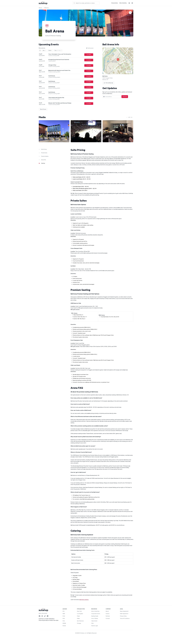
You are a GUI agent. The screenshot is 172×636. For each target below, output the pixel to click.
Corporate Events (95, 613)
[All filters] (40, 50)
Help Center (94, 621)
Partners (108, 616)
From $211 (89, 92)
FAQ (92, 623)
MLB (64, 616)
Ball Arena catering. (84, 599)
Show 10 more (43, 109)
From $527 (88, 81)
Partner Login (94, 625)
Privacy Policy (123, 616)
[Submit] (74, 3)
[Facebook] (39, 616)
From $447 (88, 60)
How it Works (94, 618)
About (107, 611)
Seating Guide (94, 616)
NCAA (64, 625)
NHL (64, 618)
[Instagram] (42, 616)
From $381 (88, 98)
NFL (64, 611)
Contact (108, 618)
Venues (40, 7)
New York (79, 611)
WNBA (64, 623)
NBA (64, 613)
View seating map (109, 82)
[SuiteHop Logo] (43, 3)
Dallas (78, 618)
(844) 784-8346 (43, 613)
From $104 (88, 70)
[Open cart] (129, 3)
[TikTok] (45, 616)
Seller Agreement (124, 613)
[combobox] (86, 3)
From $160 (88, 65)
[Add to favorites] (130, 12)
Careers (107, 613)
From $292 (88, 103)
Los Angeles (80, 613)
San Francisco (80, 621)
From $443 (88, 76)
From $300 (88, 87)
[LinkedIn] (47, 616)
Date (43, 50)
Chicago (79, 623)
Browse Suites (115, 3)
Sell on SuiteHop (123, 3)
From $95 (89, 54)
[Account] (132, 3)
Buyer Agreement (124, 611)
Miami (78, 616)
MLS (64, 621)
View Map (129, 71)
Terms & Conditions (125, 618)
